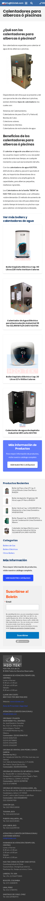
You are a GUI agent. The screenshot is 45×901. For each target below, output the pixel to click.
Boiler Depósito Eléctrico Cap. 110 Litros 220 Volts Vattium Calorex (22, 268)
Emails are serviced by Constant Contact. (22, 628)
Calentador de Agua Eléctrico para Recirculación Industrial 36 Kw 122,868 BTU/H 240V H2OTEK (22, 323)
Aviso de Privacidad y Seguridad (15, 706)
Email (8, 602)
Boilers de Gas (9, 545)
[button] (26, 3)
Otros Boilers (8, 553)
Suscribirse (22, 635)
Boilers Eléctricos (10, 549)
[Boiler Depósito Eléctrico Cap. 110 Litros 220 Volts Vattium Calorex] (22, 244)
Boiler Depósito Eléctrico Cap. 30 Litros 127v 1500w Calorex (22, 378)
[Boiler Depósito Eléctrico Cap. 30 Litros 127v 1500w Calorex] (22, 354)
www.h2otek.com (17, 701)
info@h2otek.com (10, 714)
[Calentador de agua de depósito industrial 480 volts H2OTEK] (22, 407)
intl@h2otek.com (9, 838)
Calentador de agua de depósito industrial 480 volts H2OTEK (22, 431)
